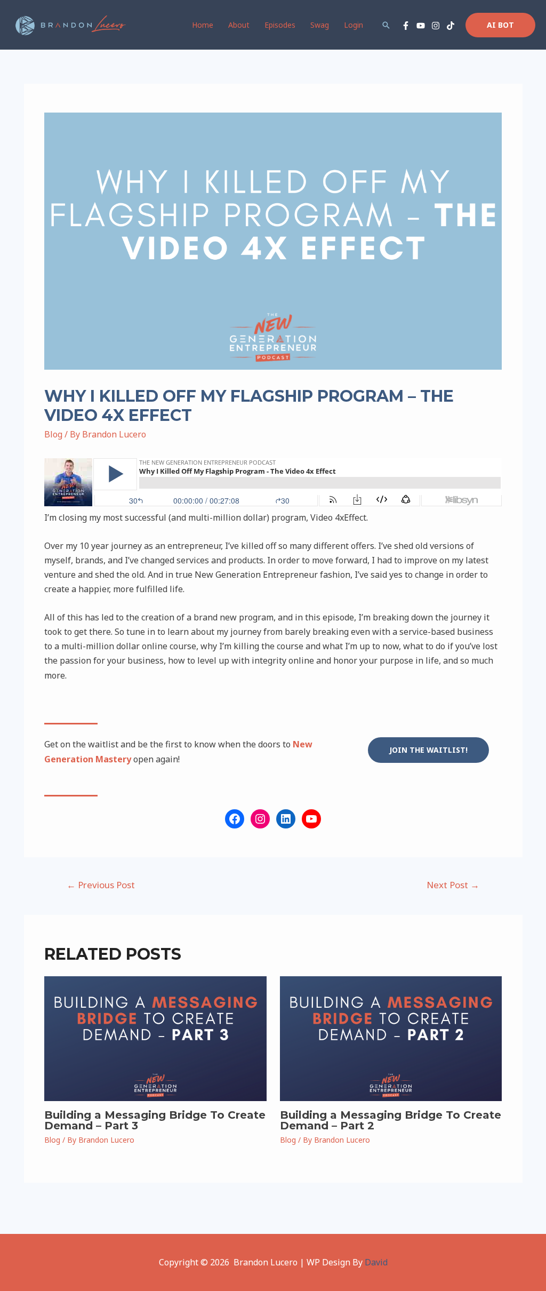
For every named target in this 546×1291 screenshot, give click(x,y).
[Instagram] (435, 25)
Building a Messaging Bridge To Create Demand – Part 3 (155, 1120)
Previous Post (101, 885)
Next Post (453, 885)
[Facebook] (406, 25)
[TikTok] (450, 25)
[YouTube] (420, 25)
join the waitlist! (428, 750)
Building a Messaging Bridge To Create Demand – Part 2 (390, 1120)
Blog (53, 434)
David (376, 1262)
